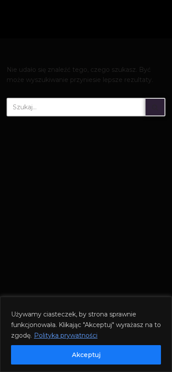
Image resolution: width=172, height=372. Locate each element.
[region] (86, 334)
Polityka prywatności (65, 335)
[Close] (162, 304)
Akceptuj (86, 355)
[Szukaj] (155, 107)
